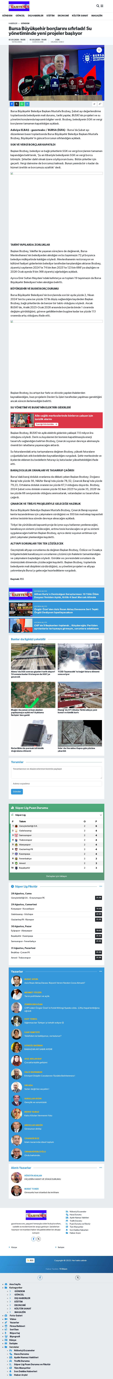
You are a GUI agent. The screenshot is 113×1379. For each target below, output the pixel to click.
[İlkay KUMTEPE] (16, 1034)
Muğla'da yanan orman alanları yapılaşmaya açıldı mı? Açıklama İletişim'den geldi (27, 712)
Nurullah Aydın (32, 1099)
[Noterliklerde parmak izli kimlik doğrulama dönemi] (33, 733)
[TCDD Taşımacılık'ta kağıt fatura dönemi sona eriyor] (80, 656)
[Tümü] (100, 971)
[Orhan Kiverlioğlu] (16, 1153)
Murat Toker (31, 1189)
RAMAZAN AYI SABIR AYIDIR (38, 1049)
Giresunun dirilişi (32, 1129)
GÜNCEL (20, 15)
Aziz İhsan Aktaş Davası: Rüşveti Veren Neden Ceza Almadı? (54, 983)
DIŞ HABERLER (35, 15)
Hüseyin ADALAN (33, 1176)
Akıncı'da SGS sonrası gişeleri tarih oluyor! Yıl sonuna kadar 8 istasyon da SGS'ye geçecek (33, 674)
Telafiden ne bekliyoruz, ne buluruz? (42, 1036)
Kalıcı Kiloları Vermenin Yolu (38, 1115)
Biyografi (14, 1336)
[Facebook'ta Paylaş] (12, 104)
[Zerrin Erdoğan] (16, 1007)
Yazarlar (14, 1322)
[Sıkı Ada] (16, 1087)
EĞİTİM (50, 15)
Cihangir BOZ (31, 1138)
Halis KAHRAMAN (33, 1072)
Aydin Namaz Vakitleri (79, 1218)
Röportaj (14, 1333)
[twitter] (77, 1277)
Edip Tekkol (30, 1019)
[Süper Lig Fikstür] (100, 886)
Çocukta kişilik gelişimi (35, 1062)
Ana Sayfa (15, 1284)
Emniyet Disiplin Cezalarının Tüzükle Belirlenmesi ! (49, 1076)
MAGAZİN (96, 15)
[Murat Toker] (16, 1191)
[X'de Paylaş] (16, 104)
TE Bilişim (63, 1269)
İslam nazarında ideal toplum (39, 1142)
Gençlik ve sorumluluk (35, 1102)
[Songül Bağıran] (16, 1047)
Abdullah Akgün (33, 1125)
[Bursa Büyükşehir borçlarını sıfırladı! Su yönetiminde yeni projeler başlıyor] (56, 73)
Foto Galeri (15, 1315)
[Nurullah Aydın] (16, 1100)
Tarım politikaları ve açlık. (37, 996)
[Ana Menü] (102, 6)
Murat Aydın (31, 979)
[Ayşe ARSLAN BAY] (16, 1061)
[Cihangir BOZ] (16, 1140)
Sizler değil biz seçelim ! (36, 1089)
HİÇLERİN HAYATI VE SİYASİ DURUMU (42, 1179)
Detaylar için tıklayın (56, 876)
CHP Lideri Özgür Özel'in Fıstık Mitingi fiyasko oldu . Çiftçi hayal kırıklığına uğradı (61, 1009)
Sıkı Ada (28, 1085)
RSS (31, 1260)
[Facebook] (33, 1239)
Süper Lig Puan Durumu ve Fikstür (32, 1364)
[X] (38, 1239)
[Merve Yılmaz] (16, 1114)
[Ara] (97, 6)
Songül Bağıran (33, 1046)
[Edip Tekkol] (16, 1021)
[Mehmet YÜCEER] (16, 994)
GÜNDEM (7, 15)
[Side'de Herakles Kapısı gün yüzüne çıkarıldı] (80, 733)
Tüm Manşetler (76, 1227)
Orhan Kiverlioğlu (35, 1152)
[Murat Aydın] (16, 981)
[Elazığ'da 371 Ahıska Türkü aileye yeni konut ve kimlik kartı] (80, 695)
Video (12, 1319)
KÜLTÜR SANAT (80, 15)
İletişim (61, 1247)
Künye (14, 1247)
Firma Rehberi (17, 1326)
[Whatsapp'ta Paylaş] (22, 104)
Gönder (17, 792)
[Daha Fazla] (27, 104)
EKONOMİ (63, 15)
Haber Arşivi (75, 1233)
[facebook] (40, 1277)
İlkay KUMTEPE (32, 1032)
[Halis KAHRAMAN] (16, 1074)
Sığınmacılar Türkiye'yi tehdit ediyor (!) (44, 1023)
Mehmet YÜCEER (32, 993)
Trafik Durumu (76, 1221)
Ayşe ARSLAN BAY (33, 1059)
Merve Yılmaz (31, 1112)
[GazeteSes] (19, 6)
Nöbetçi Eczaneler (78, 1212)
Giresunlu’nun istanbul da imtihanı (41, 1192)
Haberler (13, 23)
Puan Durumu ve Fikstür (80, 1224)
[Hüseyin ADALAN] (16, 1177)
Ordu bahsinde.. (32, 1155)
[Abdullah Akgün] (16, 1127)
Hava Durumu (76, 1215)
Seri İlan (14, 1329)
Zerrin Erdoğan (33, 1004)
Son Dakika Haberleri (79, 1230)
